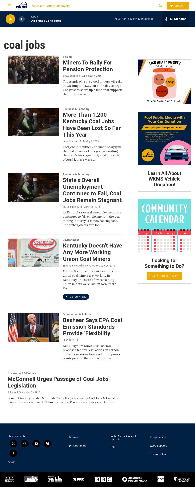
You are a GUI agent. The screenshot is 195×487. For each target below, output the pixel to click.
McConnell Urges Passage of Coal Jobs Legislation (58, 382)
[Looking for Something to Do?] (164, 225)
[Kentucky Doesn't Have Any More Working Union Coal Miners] (33, 253)
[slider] (28, 19)
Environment (71, 239)
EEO (112, 447)
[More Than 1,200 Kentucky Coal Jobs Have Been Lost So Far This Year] (33, 122)
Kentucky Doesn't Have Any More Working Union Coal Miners (92, 252)
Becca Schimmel (71, 75)
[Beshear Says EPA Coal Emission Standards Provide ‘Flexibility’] (33, 327)
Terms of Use (158, 454)
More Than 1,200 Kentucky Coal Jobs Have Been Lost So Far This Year (92, 124)
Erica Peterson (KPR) (74, 141)
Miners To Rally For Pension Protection (88, 65)
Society (67, 56)
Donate (179, 6)
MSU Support (158, 445)
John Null (13, 392)
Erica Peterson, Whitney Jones (79, 265)
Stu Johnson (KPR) (72, 206)
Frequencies (157, 437)
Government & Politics (77, 314)
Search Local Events (164, 275)
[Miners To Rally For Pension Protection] (33, 70)
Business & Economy (76, 109)
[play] (10, 19)
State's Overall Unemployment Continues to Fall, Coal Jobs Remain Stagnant (92, 190)
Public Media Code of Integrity (123, 438)
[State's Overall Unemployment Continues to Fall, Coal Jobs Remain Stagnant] (33, 187)
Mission (74, 437)
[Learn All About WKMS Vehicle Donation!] (164, 138)
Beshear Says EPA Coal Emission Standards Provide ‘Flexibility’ (92, 327)
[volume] (22, 19)
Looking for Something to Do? (164, 263)
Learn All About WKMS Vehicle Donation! (164, 179)
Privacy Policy (77, 445)
